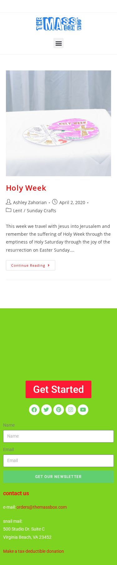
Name (9, 425)
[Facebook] (34, 409)
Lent (17, 210)
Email (8, 449)
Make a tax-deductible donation (33, 551)
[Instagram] (71, 409)
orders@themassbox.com (42, 507)
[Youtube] (83, 409)
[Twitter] (46, 409)
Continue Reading (33, 264)
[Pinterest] (58, 409)
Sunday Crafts (41, 210)
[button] (58, 43)
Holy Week (26, 187)
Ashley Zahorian (30, 202)
